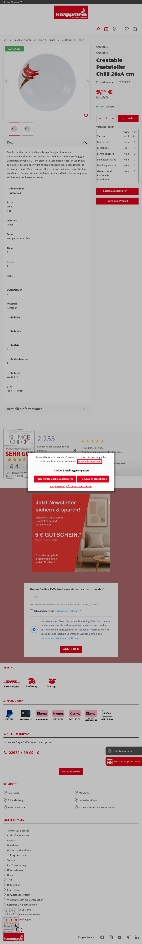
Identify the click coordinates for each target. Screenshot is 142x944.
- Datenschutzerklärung (79, 486)
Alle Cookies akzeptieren (93, 479)
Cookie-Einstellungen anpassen (71, 470)
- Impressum (57, 486)
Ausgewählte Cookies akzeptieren (54, 479)
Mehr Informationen (89, 461)
